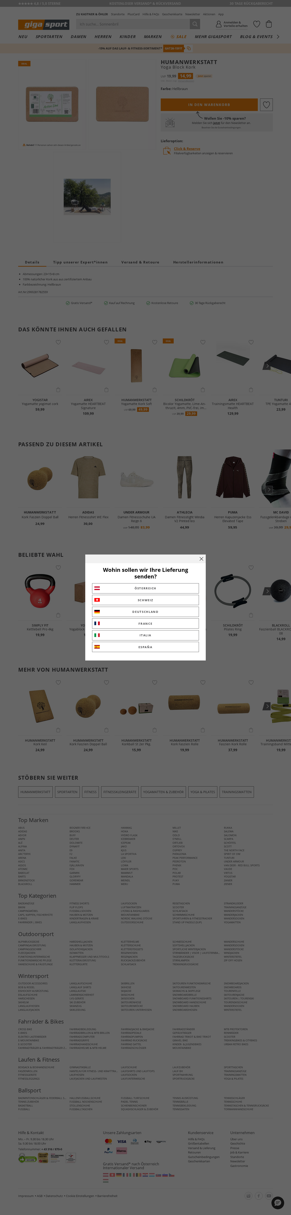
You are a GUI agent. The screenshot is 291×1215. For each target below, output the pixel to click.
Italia (145, 635)
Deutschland (145, 612)
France (145, 624)
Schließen (201, 559)
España (145, 647)
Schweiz (145, 600)
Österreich (145, 588)
